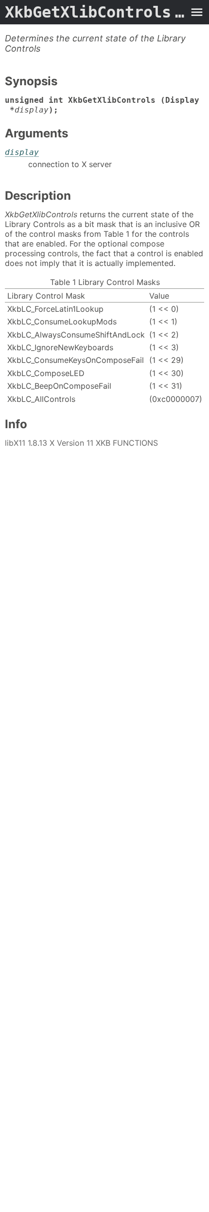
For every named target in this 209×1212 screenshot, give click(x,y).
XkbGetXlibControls (95, 12)
